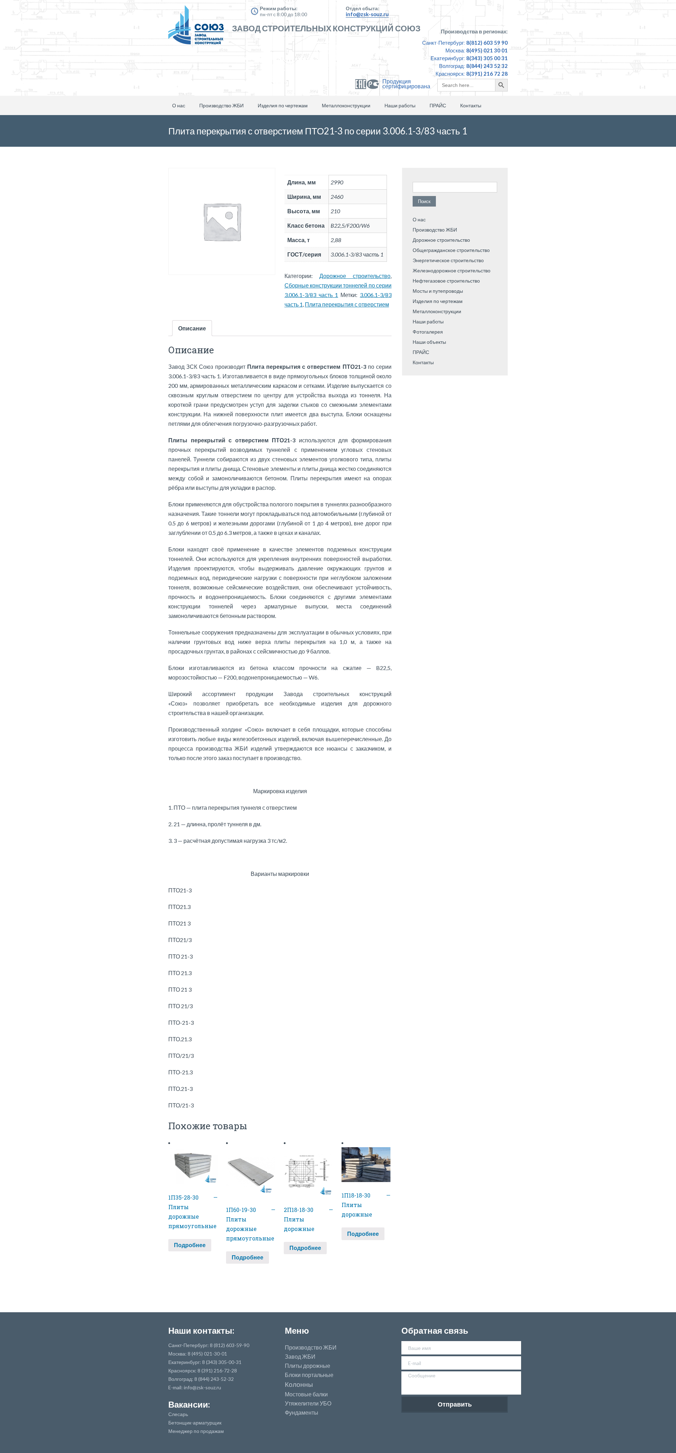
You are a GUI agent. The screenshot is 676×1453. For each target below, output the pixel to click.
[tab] (192, 328)
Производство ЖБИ (221, 105)
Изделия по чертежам (283, 105)
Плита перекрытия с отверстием (347, 304)
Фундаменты (301, 1412)
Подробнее (190, 1245)
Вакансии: (189, 1404)
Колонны (299, 1384)
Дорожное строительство (354, 275)
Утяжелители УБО (308, 1403)
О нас (178, 105)
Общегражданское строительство (451, 250)
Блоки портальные (309, 1375)
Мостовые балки (306, 1394)
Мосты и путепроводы (438, 291)
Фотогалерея (428, 332)
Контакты (470, 105)
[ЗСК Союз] (198, 28)
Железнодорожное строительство (451, 270)
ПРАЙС (438, 105)
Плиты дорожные (307, 1366)
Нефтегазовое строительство (446, 281)
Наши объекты (429, 342)
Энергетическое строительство (448, 260)
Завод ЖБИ (300, 1356)
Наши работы (399, 105)
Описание (192, 328)
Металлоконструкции (346, 105)
